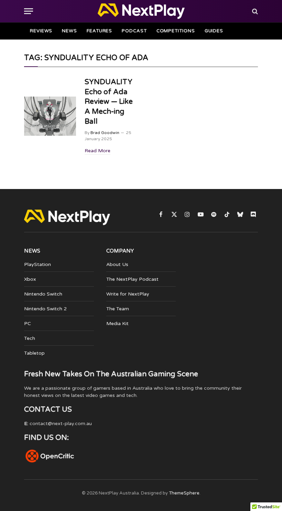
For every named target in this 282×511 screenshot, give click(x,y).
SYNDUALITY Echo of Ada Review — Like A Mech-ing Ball (109, 101)
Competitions (175, 31)
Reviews (41, 31)
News (69, 31)
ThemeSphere (184, 493)
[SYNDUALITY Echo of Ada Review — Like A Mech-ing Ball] (50, 116)
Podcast (134, 31)
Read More (97, 151)
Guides (214, 31)
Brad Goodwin (104, 132)
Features (99, 31)
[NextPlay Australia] (141, 11)
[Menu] (28, 11)
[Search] (254, 11)
